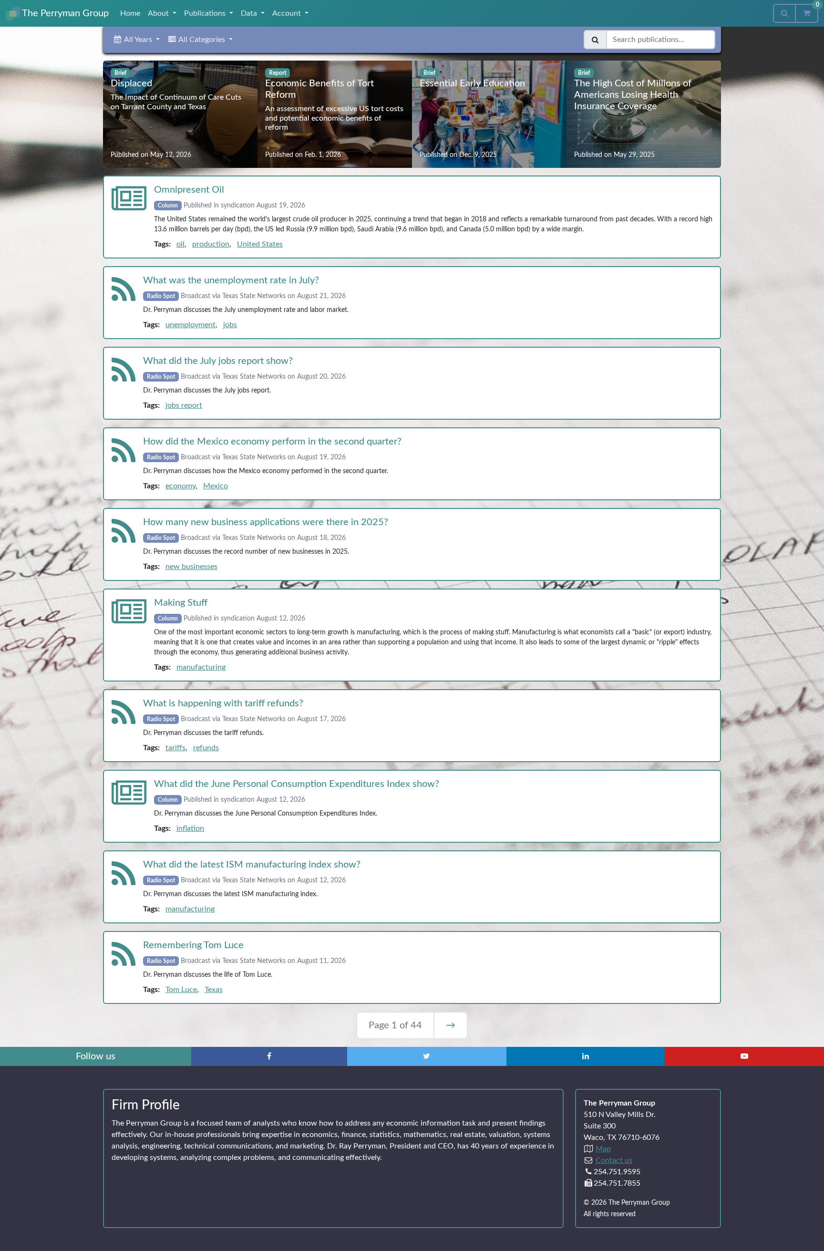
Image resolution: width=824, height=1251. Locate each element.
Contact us (614, 1160)
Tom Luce (181, 989)
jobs (230, 325)
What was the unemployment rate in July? (231, 280)
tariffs (175, 748)
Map (603, 1149)
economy (180, 486)
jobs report (183, 405)
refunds (206, 748)
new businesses (191, 566)
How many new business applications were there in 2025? (265, 522)
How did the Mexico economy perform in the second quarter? (272, 441)
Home (130, 13)
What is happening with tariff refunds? (223, 703)
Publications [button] (205, 13)
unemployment (190, 325)
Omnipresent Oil (189, 190)
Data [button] (250, 13)
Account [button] (287, 13)
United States (260, 244)
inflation (190, 828)
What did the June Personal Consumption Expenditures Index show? (296, 784)
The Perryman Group (64, 13)
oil (180, 244)
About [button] (159, 13)
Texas (214, 989)
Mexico (215, 486)
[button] (136, 39)
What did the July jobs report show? (218, 361)
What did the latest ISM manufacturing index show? (251, 864)
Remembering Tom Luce (193, 945)
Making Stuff (180, 603)
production (210, 244)
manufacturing (201, 667)
